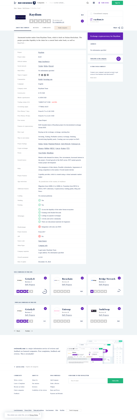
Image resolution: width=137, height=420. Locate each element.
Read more (93, 77)
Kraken (63, 148)
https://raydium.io (43, 61)
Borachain (67, 279)
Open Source (42, 241)
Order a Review (54, 383)
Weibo (46, 66)
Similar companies (62, 27)
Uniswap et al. (75, 144)
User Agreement (50, 410)
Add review (105, 3)
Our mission (35, 383)
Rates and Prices (55, 390)
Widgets (52, 387)
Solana (40, 144)
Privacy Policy (28, 410)
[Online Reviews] (26, 3)
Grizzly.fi (30, 279)
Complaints (46, 27)
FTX (68, 148)
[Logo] (20, 17)
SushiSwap (104, 309)
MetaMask (50, 153)
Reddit (40, 79)
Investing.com (47, 79)
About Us (35, 380)
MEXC (52, 148)
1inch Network (65, 144)
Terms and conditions (39, 410)
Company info (42, 245)
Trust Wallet (42, 153)
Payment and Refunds (56, 393)
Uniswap (66, 309)
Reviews (36, 27)
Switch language (73, 410)
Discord (51, 66)
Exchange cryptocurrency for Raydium (105, 36)
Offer (56, 410)
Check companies (19, 390)
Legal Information (18, 410)
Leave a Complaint (19, 383)
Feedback (16, 393)
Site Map (62, 410)
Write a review (18, 380)
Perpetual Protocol (54, 144)
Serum (46, 144)
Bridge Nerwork (107, 279)
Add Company (54, 380)
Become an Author (19, 387)
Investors (34, 387)
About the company (22, 27)
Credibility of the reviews (39, 390)
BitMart (46, 148)
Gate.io (58, 148)
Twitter (40, 66)
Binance (41, 148)
